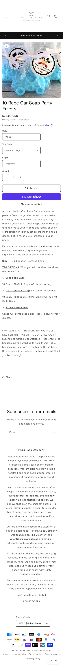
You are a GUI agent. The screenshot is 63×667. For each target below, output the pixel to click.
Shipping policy (33, 659)
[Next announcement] (57, 35)
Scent (5, 158)
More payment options (31, 204)
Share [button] (9, 377)
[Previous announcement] (5, 35)
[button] (6, 16)
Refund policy (19, 654)
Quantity (6, 171)
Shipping (5, 120)
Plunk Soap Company (30, 650)
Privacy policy (35, 654)
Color (5, 131)
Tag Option (7, 144)
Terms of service (52, 654)
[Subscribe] (53, 432)
